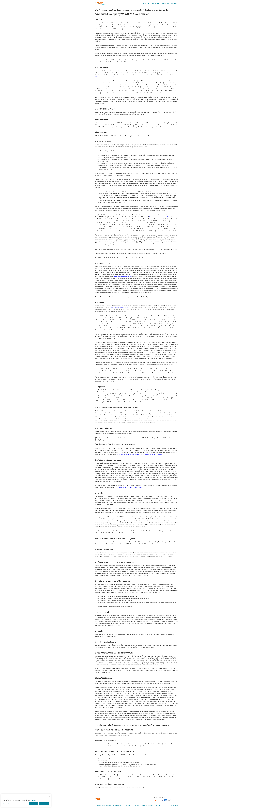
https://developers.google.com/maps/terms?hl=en (128, 487)
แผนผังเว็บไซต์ (157, 805)
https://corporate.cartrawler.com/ (104, 77)
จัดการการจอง (155, 3)
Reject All (33, 804)
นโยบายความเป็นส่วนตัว (139, 805)
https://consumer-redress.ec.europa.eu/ (151, 454)
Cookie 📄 (33, 800)
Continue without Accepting (44, 795)
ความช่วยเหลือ (165, 3)
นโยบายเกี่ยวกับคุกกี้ (128, 805)
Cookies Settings (7, 803)
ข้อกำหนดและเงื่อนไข (117, 805)
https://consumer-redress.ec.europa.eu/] (128, 454)
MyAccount (174, 3)
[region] (26, 800)
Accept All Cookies (44, 804)
